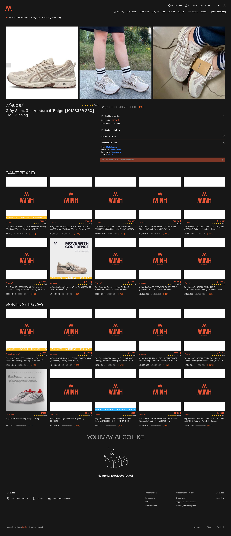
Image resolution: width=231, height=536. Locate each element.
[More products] (218, 12)
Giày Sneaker (132, 12)
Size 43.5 (74, 225)
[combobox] (219, 5)
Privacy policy (150, 498)
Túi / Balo (182, 12)
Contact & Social (163, 143)
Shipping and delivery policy (186, 502)
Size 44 (126, 281)
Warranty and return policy (186, 506)
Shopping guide (181, 498)
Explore (206, 5)
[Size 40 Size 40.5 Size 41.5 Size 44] (115, 259)
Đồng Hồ (155, 12)
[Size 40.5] (26, 390)
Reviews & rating (163, 136)
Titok (209, 527)
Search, (120, 12)
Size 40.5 (22, 221)
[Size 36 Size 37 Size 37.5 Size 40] (204, 259)
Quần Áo (171, 12)
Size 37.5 (105, 221)
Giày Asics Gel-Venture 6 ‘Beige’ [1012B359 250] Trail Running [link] (36, 18)
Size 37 (15, 281)
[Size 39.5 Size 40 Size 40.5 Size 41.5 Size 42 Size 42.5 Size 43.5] (71, 198)
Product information (163, 116)
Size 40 (64, 221)
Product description (163, 130)
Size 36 (9, 281)
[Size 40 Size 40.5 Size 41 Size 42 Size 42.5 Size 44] (115, 330)
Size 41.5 (30, 221)
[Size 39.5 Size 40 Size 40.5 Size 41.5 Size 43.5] (160, 259)
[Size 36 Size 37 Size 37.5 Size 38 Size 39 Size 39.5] (26, 259)
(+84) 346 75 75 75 (20, 498)
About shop (220, 498)
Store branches (151, 506)
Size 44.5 (22, 361)
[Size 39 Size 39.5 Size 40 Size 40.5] (160, 198)
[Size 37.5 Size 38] (204, 198)
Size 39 (118, 221)
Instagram (196, 527)
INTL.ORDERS (176, 5)
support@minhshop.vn (62, 498)
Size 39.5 (57, 221)
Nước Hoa (205, 12)
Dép (163, 12)
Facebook (220, 527)
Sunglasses (144, 12)
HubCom (25, 527)
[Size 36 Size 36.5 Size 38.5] (71, 390)
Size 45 (29, 361)
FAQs (147, 502)
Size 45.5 (36, 361)
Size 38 (112, 221)
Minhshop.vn (111, 147)
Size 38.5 (78, 413)
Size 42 (85, 221)
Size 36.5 (70, 413)
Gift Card (192, 5)
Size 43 (41, 357)
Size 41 (112, 353)
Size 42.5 (67, 225)
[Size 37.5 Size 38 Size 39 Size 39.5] (115, 198)
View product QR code (110, 124)
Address (40, 498)
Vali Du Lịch (193, 12)
